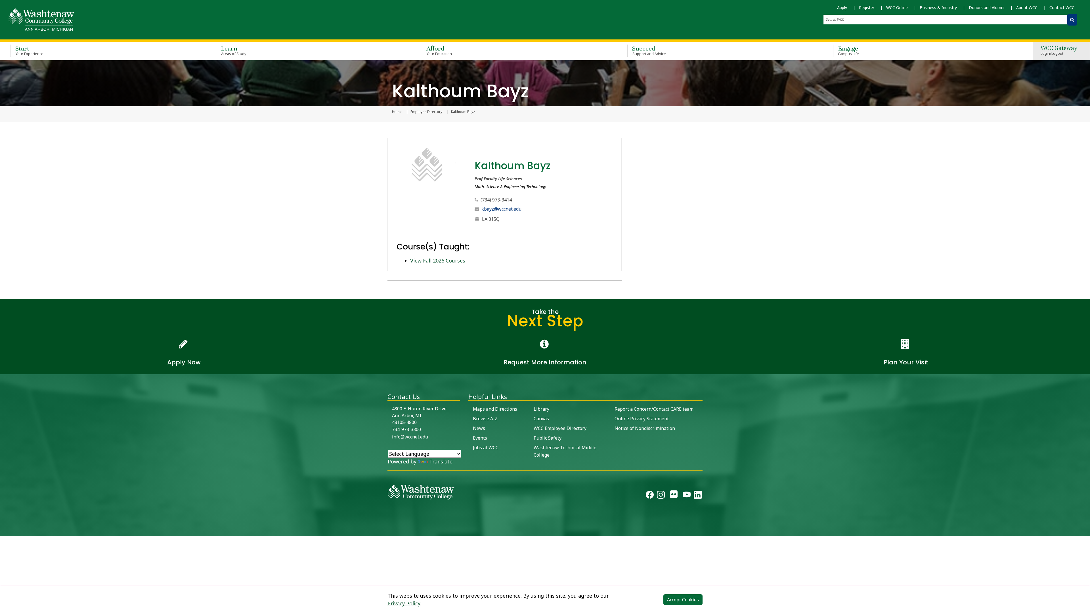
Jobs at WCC (485, 447)
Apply (842, 7)
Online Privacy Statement (642, 418)
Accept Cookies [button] (683, 600)
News (479, 428)
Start (29, 50)
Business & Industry (938, 7)
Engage (848, 50)
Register (866, 7)
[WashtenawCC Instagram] (661, 496)
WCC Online (897, 7)
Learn (233, 50)
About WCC (1026, 7)
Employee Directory (426, 112)
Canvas (541, 418)
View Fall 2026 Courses (437, 260)
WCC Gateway (1059, 50)
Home (397, 112)
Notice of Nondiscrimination (645, 428)
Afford (439, 50)
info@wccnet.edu (410, 437)
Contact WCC (1061, 7)
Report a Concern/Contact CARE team (654, 409)
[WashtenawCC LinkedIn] (698, 496)
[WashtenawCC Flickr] (674, 496)
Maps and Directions (495, 409)
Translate (440, 461)
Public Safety (547, 438)
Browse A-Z (485, 418)
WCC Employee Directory (560, 428)
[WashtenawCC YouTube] (686, 496)
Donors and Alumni (986, 7)
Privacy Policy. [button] (404, 603)
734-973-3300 (406, 429)
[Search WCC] (1072, 20)
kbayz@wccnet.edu (501, 209)
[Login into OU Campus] (3, 531)
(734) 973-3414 (496, 200)
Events (480, 438)
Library (541, 409)
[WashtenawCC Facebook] (650, 496)
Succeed (649, 50)
